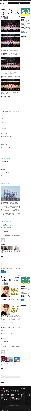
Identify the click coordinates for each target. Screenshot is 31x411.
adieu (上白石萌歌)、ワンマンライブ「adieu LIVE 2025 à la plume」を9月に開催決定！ (27, 24)
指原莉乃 (12, 227)
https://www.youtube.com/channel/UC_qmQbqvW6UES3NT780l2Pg (8, 225)
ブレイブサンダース (8, 227)
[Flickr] (24, 405)
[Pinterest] (7, 18)
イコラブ (3, 227)
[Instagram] (27, 0)
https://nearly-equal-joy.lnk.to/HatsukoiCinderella (6, 183)
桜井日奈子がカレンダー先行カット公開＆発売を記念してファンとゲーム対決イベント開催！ (10, 251)
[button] (29, 5)
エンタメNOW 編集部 (3, 16)
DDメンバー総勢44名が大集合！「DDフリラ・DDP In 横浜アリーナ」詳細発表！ (27, 32)
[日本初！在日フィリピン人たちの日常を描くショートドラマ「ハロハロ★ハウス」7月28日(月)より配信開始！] (17, 248)
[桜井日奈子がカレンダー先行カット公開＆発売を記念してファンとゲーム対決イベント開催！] (10, 248)
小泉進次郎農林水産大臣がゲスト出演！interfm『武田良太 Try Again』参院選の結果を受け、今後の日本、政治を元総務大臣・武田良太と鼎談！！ (4, 251)
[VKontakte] (27, 405)
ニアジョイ (5, 227)
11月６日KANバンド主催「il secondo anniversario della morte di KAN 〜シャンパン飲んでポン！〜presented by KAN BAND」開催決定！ (27, 20)
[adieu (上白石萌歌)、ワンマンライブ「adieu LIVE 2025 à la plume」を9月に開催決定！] (22, 24)
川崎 (10, 227)
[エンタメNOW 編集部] (3, 240)
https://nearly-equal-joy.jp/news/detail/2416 (5, 153)
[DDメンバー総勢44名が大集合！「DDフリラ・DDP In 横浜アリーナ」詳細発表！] (22, 32)
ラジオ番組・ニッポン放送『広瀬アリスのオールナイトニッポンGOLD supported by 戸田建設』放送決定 (5, 235)
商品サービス (2, 249)
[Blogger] (21, 405)
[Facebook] (26, 0)
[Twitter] (28, 0)
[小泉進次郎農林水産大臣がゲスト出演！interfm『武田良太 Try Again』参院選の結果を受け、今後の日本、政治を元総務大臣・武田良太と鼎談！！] (4, 248)
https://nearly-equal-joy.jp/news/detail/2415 (5, 158)
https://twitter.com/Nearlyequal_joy (7, 221)
